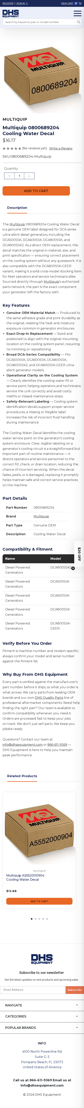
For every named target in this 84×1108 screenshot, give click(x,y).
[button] (79, 554)
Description (17, 208)
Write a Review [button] (60, 148)
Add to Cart (39, 901)
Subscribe (75, 989)
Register (8, 3)
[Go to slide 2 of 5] (35, 919)
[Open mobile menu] (77, 13)
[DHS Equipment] (42, 959)
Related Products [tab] (22, 776)
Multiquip (17, 224)
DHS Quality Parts (49, 698)
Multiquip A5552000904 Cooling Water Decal (25, 877)
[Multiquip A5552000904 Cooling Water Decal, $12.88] (39, 829)
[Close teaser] (73, 568)
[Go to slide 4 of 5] (43, 919)
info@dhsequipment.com (23, 745)
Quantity (11, 168)
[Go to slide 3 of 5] (39, 919)
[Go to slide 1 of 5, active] (31, 919)
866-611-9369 (57, 745)
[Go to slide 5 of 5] (47, 919)
